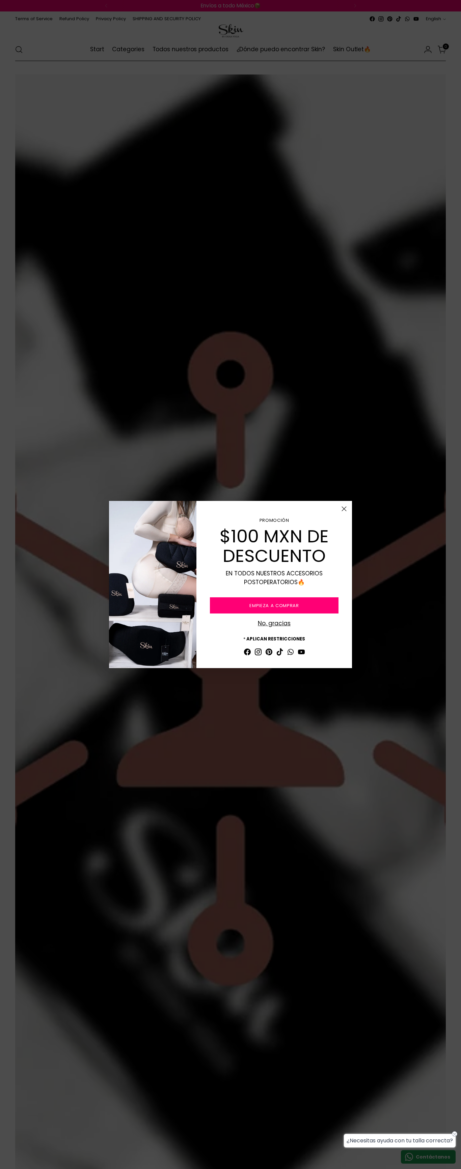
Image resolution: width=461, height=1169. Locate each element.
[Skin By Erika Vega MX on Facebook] (247, 653)
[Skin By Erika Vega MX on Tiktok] (280, 653)
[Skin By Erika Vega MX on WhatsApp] (291, 653)
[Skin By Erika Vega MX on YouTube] (301, 653)
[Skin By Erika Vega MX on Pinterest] (269, 653)
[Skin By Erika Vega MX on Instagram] (258, 653)
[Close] (344, 509)
